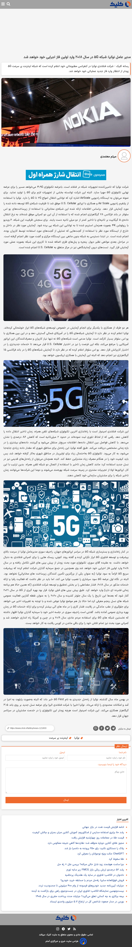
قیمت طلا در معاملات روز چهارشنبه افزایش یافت (98, 838)
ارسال (66, 800)
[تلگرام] (113, 729)
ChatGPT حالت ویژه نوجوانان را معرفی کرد (100, 854)
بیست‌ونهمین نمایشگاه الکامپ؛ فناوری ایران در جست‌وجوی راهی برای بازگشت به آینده (78, 891)
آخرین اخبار (122, 819)
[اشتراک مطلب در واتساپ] (95, 728)
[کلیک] (120, 4)
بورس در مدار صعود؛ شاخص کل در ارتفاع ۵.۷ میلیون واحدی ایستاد (87, 902)
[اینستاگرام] (57, 929)
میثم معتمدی (108, 157)
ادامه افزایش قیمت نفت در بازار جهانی (103, 827)
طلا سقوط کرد (116, 859)
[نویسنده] (124, 156)
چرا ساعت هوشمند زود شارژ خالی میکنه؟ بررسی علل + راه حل (90, 864)
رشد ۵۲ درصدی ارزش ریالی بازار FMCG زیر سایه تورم (95, 870)
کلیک (48, 935)
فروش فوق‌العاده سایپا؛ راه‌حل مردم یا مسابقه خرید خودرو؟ (92, 880)
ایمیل (62, 752)
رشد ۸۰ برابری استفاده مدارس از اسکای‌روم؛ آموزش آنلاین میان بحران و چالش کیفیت (78, 833)
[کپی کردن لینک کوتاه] (28, 728)
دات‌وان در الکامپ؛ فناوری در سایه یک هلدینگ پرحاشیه (94, 875)
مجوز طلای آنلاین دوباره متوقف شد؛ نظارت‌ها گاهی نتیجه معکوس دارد (86, 843)
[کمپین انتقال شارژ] (66, 175)
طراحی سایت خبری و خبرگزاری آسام (62, 941)
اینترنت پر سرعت (59, 738)
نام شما (122, 752)
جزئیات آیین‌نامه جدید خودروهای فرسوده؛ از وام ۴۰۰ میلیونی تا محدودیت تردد (81, 886)
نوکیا (77, 738)
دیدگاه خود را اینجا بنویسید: (112, 764)
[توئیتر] (107, 729)
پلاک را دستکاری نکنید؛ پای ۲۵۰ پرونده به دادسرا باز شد (94, 848)
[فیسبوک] (101, 729)
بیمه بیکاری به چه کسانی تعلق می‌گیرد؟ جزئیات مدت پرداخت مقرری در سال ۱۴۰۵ (80, 896)
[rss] (74, 929)
